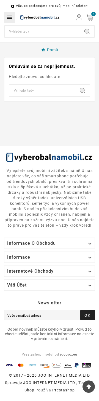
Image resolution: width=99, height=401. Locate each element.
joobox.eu (68, 354)
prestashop (63, 390)
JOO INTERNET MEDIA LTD (49, 382)
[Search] (87, 31)
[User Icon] (79, 17)
